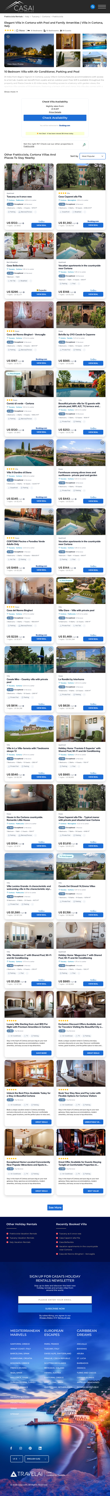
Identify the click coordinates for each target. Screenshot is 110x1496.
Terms (13, 1408)
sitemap (14, 1414)
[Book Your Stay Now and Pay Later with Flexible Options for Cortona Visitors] (80, 1073)
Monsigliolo (72, 200)
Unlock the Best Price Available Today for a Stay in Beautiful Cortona (28, 1094)
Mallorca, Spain (19, 1377)
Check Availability (55, 117)
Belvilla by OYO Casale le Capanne (76, 334)
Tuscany (36, 16)
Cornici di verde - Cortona (20, 403)
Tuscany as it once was (19, 196)
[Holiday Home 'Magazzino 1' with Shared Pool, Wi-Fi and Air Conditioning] (80, 935)
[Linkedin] (40, 1449)
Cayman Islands (85, 1377)
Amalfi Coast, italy (20, 1349)
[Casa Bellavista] (29, 245)
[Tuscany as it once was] (29, 177)
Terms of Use (64, 1318)
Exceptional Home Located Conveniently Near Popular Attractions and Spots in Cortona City (28, 1163)
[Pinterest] (30, 1449)
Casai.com (22, 1485)
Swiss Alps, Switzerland (57, 1353)
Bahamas (82, 1349)
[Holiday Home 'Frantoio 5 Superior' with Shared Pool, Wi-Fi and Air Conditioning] (80, 728)
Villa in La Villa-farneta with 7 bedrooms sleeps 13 (28, 749)
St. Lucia (81, 1358)
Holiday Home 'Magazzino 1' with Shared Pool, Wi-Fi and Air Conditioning (80, 956)
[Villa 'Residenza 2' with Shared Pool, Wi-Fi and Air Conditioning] (29, 935)
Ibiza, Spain (16, 1373)
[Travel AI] (26, 1474)
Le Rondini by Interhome (71, 679)
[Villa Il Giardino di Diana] (29, 452)
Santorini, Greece (20, 1344)
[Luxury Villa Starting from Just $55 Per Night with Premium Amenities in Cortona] (29, 1004)
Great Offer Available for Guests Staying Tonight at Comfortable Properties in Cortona (79, 1163)
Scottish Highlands (55, 1363)
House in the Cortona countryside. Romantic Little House (25, 818)
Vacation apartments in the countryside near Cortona (79, 267)
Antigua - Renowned (88, 1382)
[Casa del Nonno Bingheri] (29, 590)
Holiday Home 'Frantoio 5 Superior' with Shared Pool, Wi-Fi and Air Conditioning (79, 749)
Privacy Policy (46, 1318)
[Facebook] (11, 1449)
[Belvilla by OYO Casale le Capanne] (80, 314)
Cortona (46, 16)
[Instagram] (20, 1449)
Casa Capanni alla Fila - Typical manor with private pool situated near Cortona (79, 818)
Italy (27, 16)
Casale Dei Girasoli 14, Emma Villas (76, 886)
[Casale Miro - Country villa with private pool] (29, 659)
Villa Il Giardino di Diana (19, 472)
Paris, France (51, 1344)
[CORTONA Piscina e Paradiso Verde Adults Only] (29, 521)
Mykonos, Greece (19, 1363)
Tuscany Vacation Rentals (22, 1238)
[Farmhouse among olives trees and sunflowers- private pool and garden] (80, 452)
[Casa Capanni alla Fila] (80, 177)
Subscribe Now (55, 1308)
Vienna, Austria (52, 1373)
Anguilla (82, 1344)
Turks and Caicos (86, 1373)
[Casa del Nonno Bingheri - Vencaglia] (29, 314)
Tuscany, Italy (51, 1349)
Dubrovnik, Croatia (21, 1358)
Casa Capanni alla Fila (70, 196)
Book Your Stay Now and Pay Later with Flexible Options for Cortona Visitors (79, 1094)
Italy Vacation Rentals (20, 1242)
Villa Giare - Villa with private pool (76, 610)
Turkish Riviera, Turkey (23, 1382)
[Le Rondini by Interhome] (80, 659)
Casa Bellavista (15, 265)
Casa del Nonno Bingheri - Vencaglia (26, 334)
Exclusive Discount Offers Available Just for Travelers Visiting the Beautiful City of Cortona (80, 1025)
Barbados (82, 1363)
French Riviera (18, 1368)
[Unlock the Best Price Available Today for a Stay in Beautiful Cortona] (29, 1073)
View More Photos (15, 64)
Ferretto (70, 338)
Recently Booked (20, 1397)
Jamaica (81, 1368)
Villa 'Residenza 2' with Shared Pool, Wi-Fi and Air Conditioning (29, 956)
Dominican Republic (88, 1387)
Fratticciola (57, 16)
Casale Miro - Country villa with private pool (27, 680)
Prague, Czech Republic (57, 1358)
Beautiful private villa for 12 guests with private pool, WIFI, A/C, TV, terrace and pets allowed (79, 405)
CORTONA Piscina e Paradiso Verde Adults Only (26, 543)
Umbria (63, 338)
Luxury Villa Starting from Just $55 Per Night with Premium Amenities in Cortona (28, 1025)
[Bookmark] (8, 37)
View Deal (41, 225)
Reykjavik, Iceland (54, 1368)
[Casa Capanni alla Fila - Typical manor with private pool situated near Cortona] (80, 797)
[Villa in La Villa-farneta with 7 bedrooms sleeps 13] (29, 728)
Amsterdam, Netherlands (58, 1387)
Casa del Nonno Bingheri (20, 610)
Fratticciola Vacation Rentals (23, 1233)
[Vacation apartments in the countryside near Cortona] (80, 245)
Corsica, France (19, 1387)
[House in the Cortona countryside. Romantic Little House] (29, 797)
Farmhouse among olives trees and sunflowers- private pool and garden (77, 474)
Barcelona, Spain (19, 1353)
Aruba (80, 1353)
